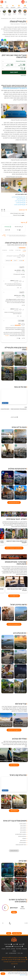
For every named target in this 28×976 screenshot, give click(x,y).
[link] (5, 40)
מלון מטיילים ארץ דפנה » (20, 204)
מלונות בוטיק (23, 826)
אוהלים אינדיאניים (22, 836)
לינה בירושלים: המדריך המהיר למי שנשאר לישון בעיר (16, 541)
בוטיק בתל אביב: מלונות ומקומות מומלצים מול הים (20, 455)
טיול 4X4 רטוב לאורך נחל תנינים (21, 759)
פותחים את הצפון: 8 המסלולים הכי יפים (21, 691)
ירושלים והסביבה (13, 953)
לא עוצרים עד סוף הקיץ (21, 875)
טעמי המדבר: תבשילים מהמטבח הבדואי (8, 676)
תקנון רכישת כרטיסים (16, 969)
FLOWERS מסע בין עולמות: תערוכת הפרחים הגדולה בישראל (9, 480)
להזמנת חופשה (14, 72)
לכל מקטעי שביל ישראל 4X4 (14, 730)
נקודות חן (13, 948)
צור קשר (21, 944)
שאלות (11, 250)
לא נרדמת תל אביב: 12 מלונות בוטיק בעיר (8, 441)
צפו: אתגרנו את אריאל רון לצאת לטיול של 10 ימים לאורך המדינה (8, 661)
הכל (24, 250)
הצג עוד (6, 335)
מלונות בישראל (23, 823)
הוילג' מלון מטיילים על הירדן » (18, 197)
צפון (22, 953)
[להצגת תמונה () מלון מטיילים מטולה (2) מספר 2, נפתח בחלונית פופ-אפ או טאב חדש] (4, 43)
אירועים (8, 948)
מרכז (18, 953)
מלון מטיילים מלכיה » (21, 202)
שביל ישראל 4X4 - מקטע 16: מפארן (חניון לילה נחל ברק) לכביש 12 (21, 724)
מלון (25, 40)
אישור (3, 973)
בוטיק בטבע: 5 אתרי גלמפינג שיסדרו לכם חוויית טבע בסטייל (19, 806)
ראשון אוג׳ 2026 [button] (9, 65)
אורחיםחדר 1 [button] (22, 69)
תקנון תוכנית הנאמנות (7, 969)
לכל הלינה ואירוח (14, 850)
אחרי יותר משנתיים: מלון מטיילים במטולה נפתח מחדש (8, 363)
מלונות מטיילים (19, 40)
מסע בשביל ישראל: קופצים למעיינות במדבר (7, 889)
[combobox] (14, 61)
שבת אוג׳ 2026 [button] (21, 65)
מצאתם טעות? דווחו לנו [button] (4, 235)
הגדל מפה (4, 403)
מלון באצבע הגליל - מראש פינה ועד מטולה (18, 409)
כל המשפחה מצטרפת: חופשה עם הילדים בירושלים (8, 690)
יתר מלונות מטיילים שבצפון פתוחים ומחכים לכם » (15, 88)
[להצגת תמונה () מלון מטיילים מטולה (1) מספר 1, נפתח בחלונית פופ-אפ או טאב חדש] (18, 46)
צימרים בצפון (23, 840)
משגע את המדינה (9, 875)
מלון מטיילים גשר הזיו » (20, 201)
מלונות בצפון (23, 828)
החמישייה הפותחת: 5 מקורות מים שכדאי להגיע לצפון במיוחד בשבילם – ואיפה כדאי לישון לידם (8, 376)
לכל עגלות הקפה (14, 810)
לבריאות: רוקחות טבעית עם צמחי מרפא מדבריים (17, 589)
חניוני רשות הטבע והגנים (21, 844)
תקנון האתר (24, 969)
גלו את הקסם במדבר (14, 596)
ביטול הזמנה (23, 75)
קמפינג (14, 951)
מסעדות (3, 948)
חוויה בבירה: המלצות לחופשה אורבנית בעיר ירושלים (21, 440)
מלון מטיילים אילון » (21, 199)
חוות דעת (18, 250)
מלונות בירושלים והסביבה (20, 834)
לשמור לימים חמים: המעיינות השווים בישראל (21, 661)
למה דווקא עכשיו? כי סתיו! (21, 363)
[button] (16, 536)
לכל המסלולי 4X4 (14, 765)
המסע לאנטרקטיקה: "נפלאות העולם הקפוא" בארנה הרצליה (20, 481)
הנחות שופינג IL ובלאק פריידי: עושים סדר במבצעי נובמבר (21, 378)
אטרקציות (24, 948)
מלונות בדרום (23, 832)
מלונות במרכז (23, 830)
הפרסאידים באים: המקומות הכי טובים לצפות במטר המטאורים (21, 676)
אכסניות (24, 838)
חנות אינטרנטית (17, 946)
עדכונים (4, 250)
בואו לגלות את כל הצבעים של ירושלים (14, 548)
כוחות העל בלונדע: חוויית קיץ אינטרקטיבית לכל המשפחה (8, 496)
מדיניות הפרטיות (23, 974)
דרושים (14, 944)
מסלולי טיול (18, 948)
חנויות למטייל (7, 944)
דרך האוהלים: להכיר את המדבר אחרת (20, 889)
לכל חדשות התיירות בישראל (14, 624)
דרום (7, 953)
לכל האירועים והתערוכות (14, 502)
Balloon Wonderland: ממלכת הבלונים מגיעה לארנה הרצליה (20, 496)
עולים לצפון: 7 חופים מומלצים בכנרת (8, 647)
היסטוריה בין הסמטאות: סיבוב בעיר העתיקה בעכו (21, 646)
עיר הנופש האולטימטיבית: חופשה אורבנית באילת (8, 455)
